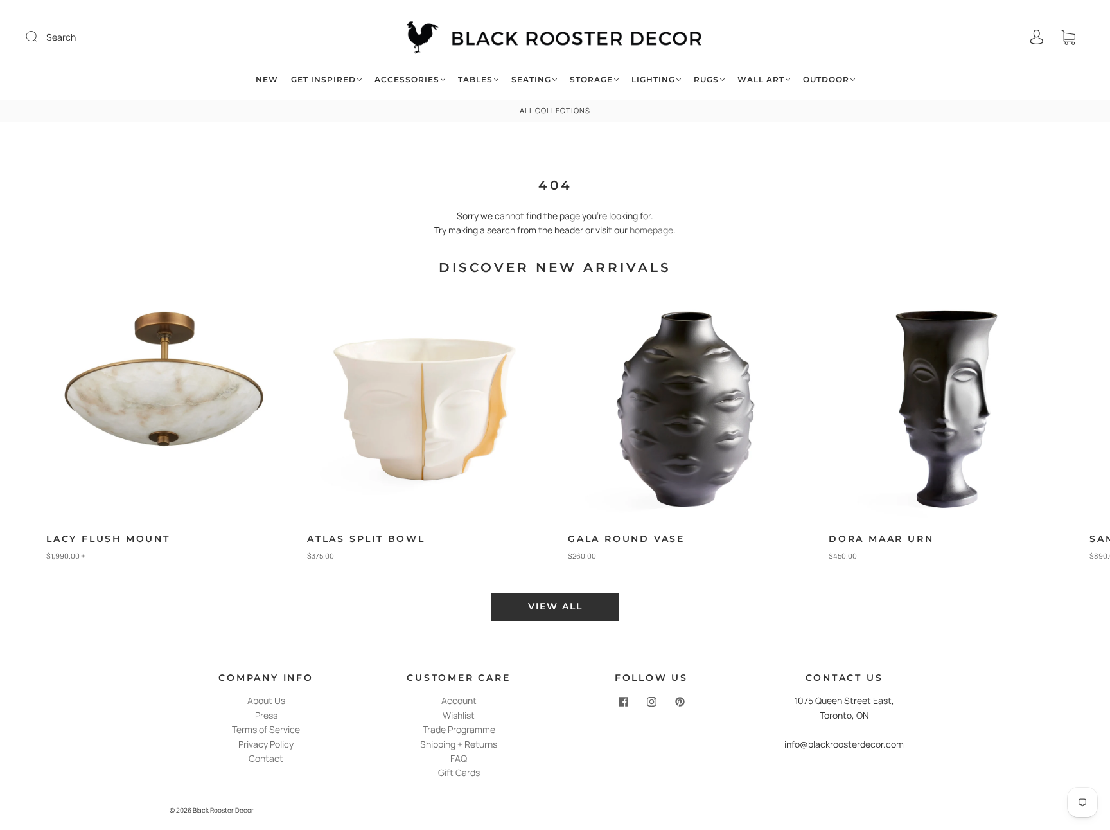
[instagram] (651, 701)
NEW (267, 79)
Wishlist (459, 715)
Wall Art (760, 79)
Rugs (706, 79)
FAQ (458, 758)
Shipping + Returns (458, 744)
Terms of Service (266, 729)
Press (266, 715)
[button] (1064, 434)
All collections (555, 110)
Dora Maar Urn (881, 539)
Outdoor (826, 79)
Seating (531, 79)
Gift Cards (459, 772)
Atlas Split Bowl (366, 539)
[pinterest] (679, 701)
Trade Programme (459, 729)
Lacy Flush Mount (108, 539)
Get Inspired (323, 79)
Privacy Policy (266, 744)
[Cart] (1068, 37)
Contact (266, 758)
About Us (266, 700)
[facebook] (623, 701)
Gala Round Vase (626, 539)
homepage (651, 230)
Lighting (653, 79)
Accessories (406, 79)
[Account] (1036, 37)
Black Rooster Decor (223, 810)
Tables (475, 79)
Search (61, 37)
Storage (591, 79)
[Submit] (40, 37)
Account (459, 700)
